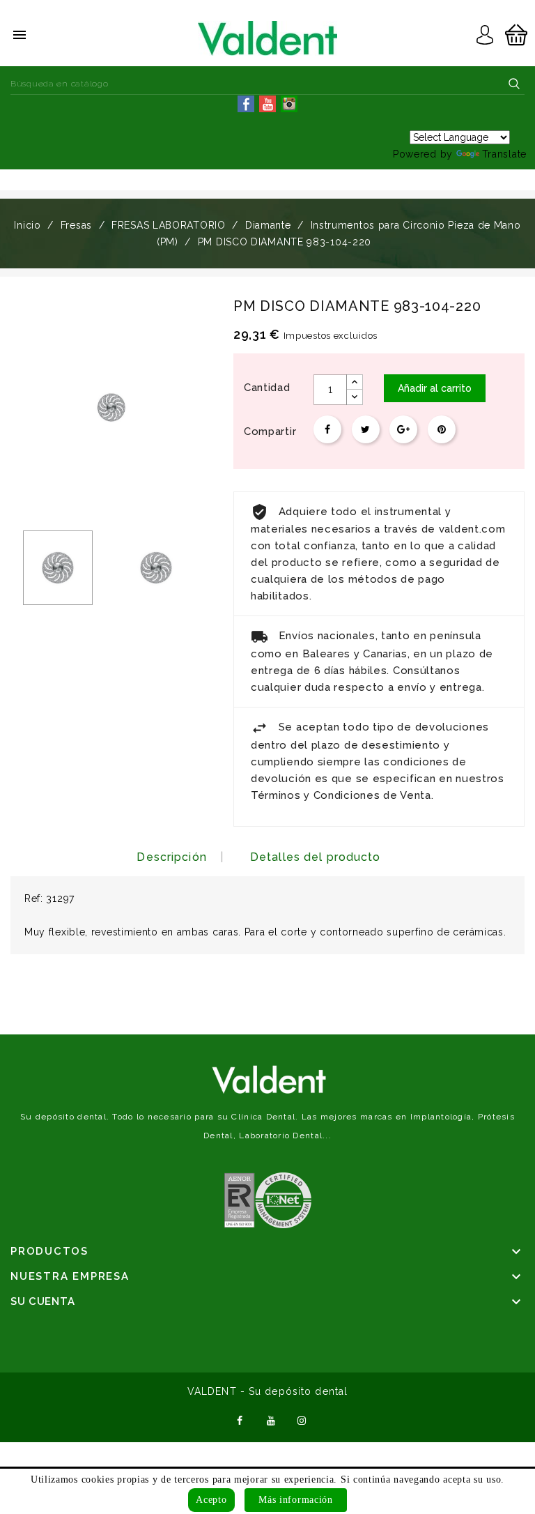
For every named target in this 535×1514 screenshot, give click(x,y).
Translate (504, 154)
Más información (295, 1499)
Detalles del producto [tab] (315, 857)
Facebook (239, 1419)
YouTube (271, 1419)
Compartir (327, 429)
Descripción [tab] (171, 857)
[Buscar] (514, 83)
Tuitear (366, 429)
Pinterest (442, 429)
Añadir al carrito (435, 388)
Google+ (403, 429)
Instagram (302, 1419)
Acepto (211, 1499)
